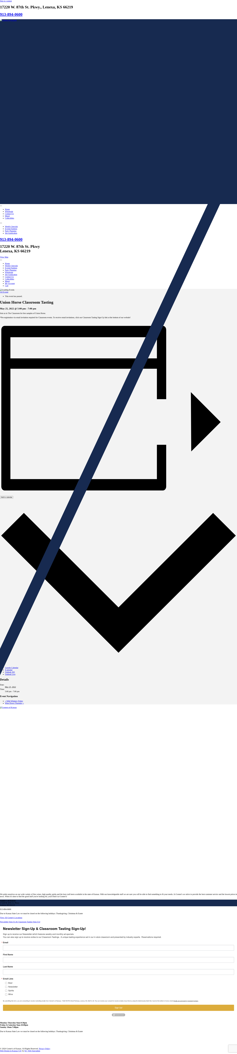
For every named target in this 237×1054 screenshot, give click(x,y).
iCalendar (8, 670)
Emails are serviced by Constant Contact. (185, 1001)
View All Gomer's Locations (11, 918)
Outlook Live (10, 674)
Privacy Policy (44, 1049)
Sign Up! (118, 1008)
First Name (8, 955)
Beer (10, 982)
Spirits (11, 990)
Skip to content (6, 1)
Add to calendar (6, 497)
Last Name (8, 967)
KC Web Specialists (32, 1051)
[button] (20, 922)
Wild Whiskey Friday (14, 701)
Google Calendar (11, 668)
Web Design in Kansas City (11, 1051)
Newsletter (13, 986)
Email (5, 942)
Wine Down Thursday (14, 703)
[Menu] (1, 205)
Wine (10, 994)
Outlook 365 (10, 672)
